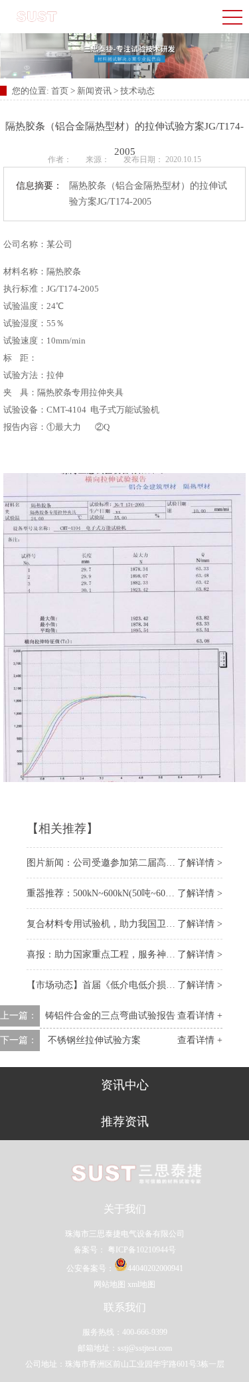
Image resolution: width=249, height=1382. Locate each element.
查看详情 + (199, 1016)
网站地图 (109, 1284)
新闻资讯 (94, 91)
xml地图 (141, 1284)
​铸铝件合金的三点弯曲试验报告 (110, 1016)
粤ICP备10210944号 (141, 1249)
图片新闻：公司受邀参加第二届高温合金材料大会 (129, 863)
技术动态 (137, 91)
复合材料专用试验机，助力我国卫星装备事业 (119, 924)
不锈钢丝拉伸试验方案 (94, 1040)
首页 (60, 91)
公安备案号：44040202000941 (124, 1268)
